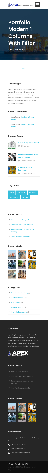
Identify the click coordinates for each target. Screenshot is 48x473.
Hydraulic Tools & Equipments (22, 225)
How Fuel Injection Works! (28, 143)
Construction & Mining (19, 293)
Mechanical (14, 197)
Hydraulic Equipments (19, 312)
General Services (17, 307)
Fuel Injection (16, 302)
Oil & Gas (25, 197)
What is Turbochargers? (20, 220)
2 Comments (25, 146)
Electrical (22, 192)
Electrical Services (17, 298)
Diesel (12, 192)
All (24, 68)
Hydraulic (33, 192)
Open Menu (37, 4)
